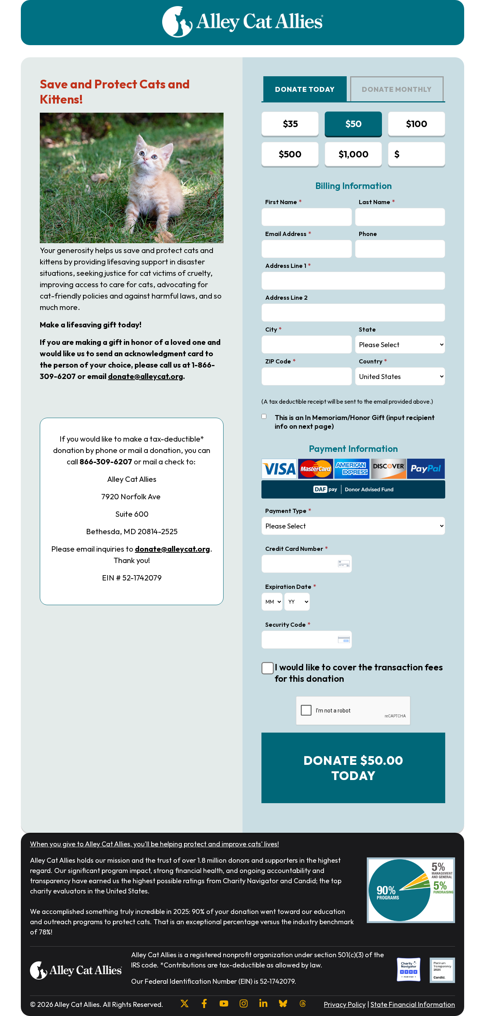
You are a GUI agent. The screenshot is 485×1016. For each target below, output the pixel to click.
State (367, 329)
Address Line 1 (285, 265)
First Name (281, 202)
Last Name (374, 202)
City (271, 329)
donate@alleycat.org (145, 376)
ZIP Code (278, 361)
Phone (368, 233)
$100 (416, 123)
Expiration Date (288, 586)
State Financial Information (413, 1004)
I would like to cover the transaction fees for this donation (359, 672)
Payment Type (286, 510)
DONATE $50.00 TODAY (353, 768)
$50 (353, 123)
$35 (290, 123)
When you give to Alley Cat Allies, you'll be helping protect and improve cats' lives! (154, 844)
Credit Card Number (294, 548)
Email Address (286, 233)
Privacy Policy (345, 1004)
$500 (290, 154)
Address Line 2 (286, 297)
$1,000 (353, 154)
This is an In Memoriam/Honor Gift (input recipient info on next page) (355, 422)
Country (370, 361)
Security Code (285, 624)
